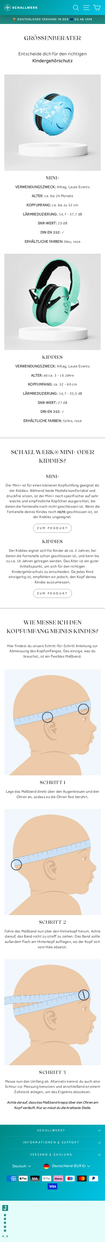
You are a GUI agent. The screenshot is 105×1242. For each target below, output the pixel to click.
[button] (52, 1221)
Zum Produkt (52, 528)
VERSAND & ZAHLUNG (51, 1154)
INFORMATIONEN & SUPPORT (51, 1142)
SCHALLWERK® (51, 1130)
